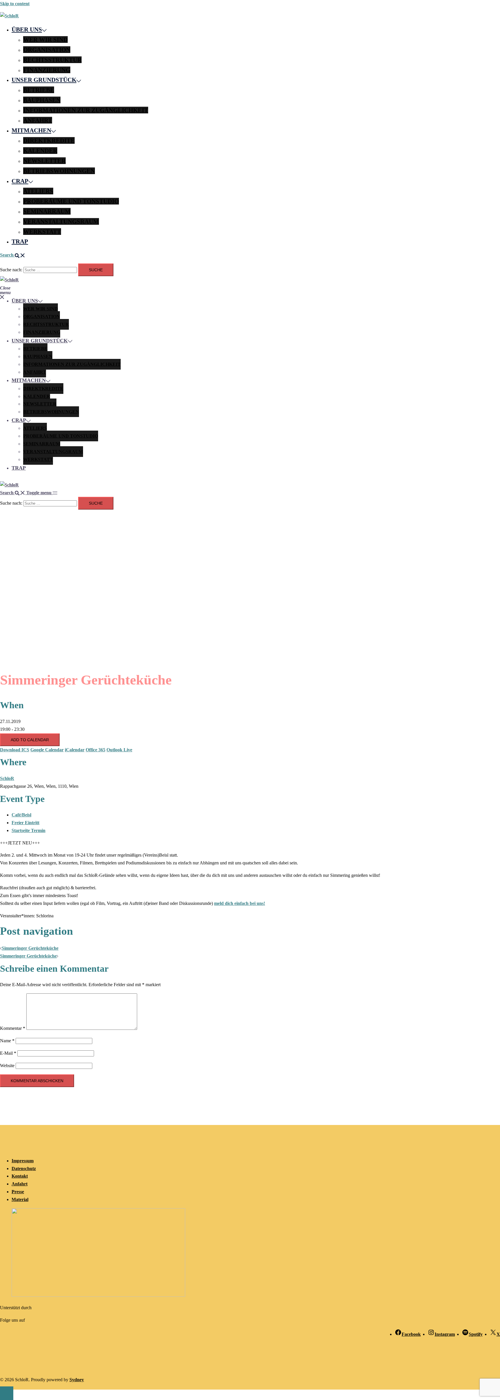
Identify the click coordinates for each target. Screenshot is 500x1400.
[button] (12, 254)
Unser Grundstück (44, 79)
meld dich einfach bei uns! (239, 903)
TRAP (20, 241)
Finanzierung (46, 70)
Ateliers (38, 191)
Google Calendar (47, 749)
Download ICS (14, 749)
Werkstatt (42, 231)
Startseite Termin (28, 830)
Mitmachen (31, 130)
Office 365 (95, 749)
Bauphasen (41, 100)
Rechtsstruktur (52, 59)
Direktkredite (49, 140)
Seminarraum (47, 211)
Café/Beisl (21, 814)
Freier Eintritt (25, 822)
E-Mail (8, 1053)
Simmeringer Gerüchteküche (30, 948)
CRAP (20, 181)
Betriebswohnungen (59, 170)
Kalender (40, 150)
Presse (18, 1191)
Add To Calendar (30, 739)
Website (7, 1065)
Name (7, 1040)
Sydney (76, 1379)
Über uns (27, 29)
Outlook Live (119, 749)
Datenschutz (24, 1168)
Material (20, 1199)
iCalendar (74, 749)
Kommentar (12, 1028)
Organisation (46, 49)
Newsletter (44, 160)
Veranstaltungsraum (61, 221)
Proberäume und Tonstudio (71, 201)
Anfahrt (37, 120)
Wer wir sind (45, 39)
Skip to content (15, 3)
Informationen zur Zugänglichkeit (85, 110)
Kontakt (20, 1176)
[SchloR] (9, 15)
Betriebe (38, 89)
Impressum (23, 1160)
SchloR (7, 778)
